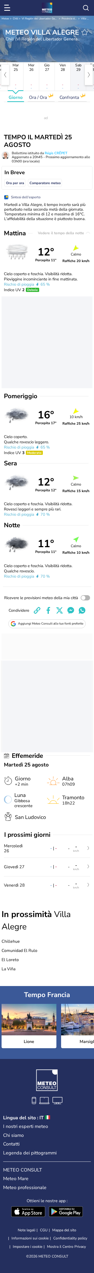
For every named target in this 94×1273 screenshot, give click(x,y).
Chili (15, 18)
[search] (86, 8)
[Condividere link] (37, 610)
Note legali (26, 1230)
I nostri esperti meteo (25, 1126)
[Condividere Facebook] (48, 610)
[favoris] (85, 32)
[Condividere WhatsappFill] (82, 610)
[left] (5, 74)
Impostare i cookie (27, 1247)
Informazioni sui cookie (30, 1238)
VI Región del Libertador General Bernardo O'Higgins (53, 18)
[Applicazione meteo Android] (66, 1212)
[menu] (8, 8)
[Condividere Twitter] (59, 610)
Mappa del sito (64, 1230)
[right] (89, 74)
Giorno (16, 97)
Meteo (5, 18)
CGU (44, 1230)
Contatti (11, 1144)
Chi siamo (13, 1135)
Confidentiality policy (70, 1238)
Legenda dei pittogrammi (30, 1153)
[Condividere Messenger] (70, 610)
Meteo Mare (15, 1178)
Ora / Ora (38, 97)
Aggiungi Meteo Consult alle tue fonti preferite (50, 623)
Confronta (70, 97)
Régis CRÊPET (56, 153)
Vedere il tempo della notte (61, 233)
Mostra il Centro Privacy (66, 1247)
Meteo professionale (24, 1187)
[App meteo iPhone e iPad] (28, 1212)
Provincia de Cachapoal (75, 18)
